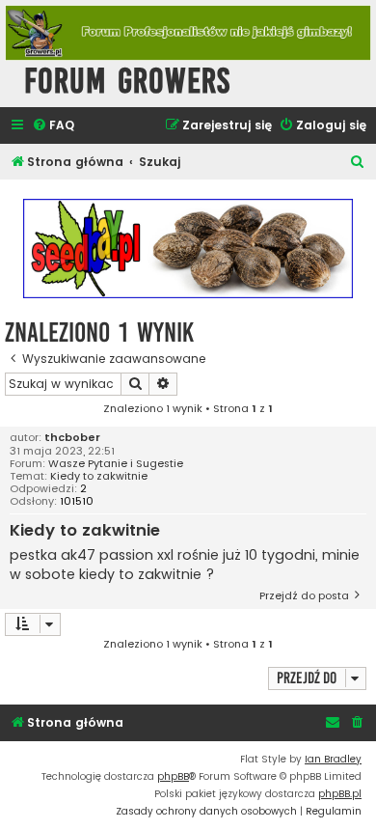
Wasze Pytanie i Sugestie (115, 463)
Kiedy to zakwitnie (99, 476)
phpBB (173, 776)
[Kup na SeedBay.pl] (188, 248)
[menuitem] (53, 126)
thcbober (72, 437)
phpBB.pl (340, 794)
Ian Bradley (333, 759)
